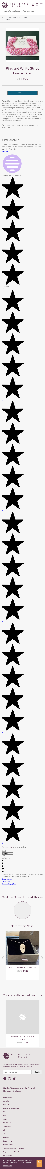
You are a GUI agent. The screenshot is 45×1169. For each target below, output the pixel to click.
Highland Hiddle (15, 5)
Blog (4, 1130)
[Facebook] (4, 1081)
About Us (6, 1134)
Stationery (6, 1112)
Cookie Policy (8, 1145)
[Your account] (32, 5)
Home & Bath (7, 1097)
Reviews (5, 151)
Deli (4, 1116)
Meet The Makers (9, 1123)
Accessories (7, 20)
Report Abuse (7, 879)
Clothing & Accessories (19, 17)
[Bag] (37, 4)
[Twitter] (14, 1081)
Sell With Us (7, 1126)
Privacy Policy (8, 1141)
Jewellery (6, 1101)
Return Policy (7, 1155)
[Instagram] (9, 1081)
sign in (9, 847)
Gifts (4, 1119)
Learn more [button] (7, 1166)
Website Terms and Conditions (13, 1148)
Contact (6, 1137)
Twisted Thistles (33, 897)
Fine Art (6, 1105)
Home (4, 17)
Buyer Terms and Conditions (12, 1152)
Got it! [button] (39, 1163)
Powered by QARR (9, 884)
